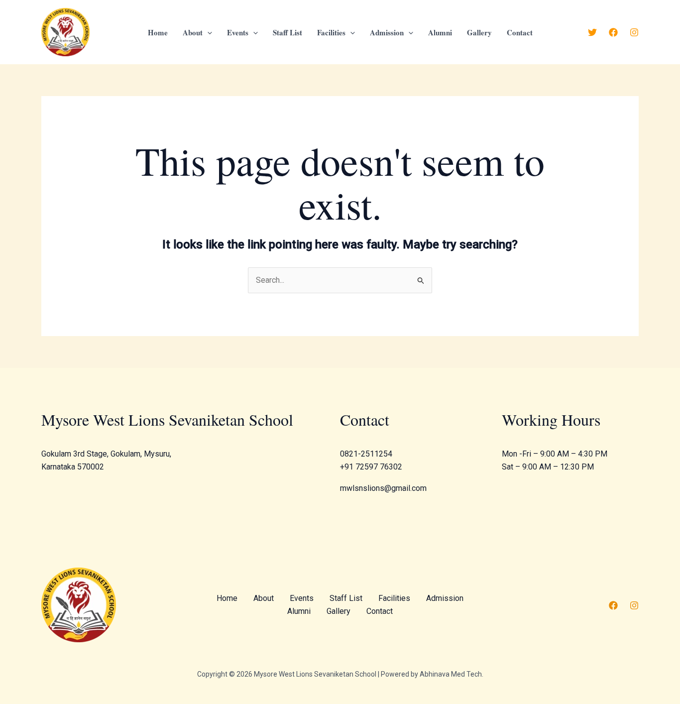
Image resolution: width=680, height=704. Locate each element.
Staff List (287, 32)
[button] (207, 32)
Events (237, 32)
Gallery (479, 32)
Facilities (331, 32)
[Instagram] (634, 32)
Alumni (440, 32)
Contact (520, 32)
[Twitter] (592, 32)
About (193, 32)
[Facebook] (613, 32)
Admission (387, 32)
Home (158, 32)
